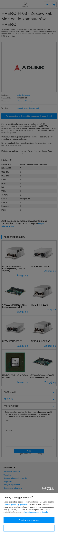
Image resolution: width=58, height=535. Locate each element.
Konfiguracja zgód (29, 528)
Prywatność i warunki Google (36, 512)
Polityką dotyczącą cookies (16, 504)
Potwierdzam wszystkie (29, 520)
